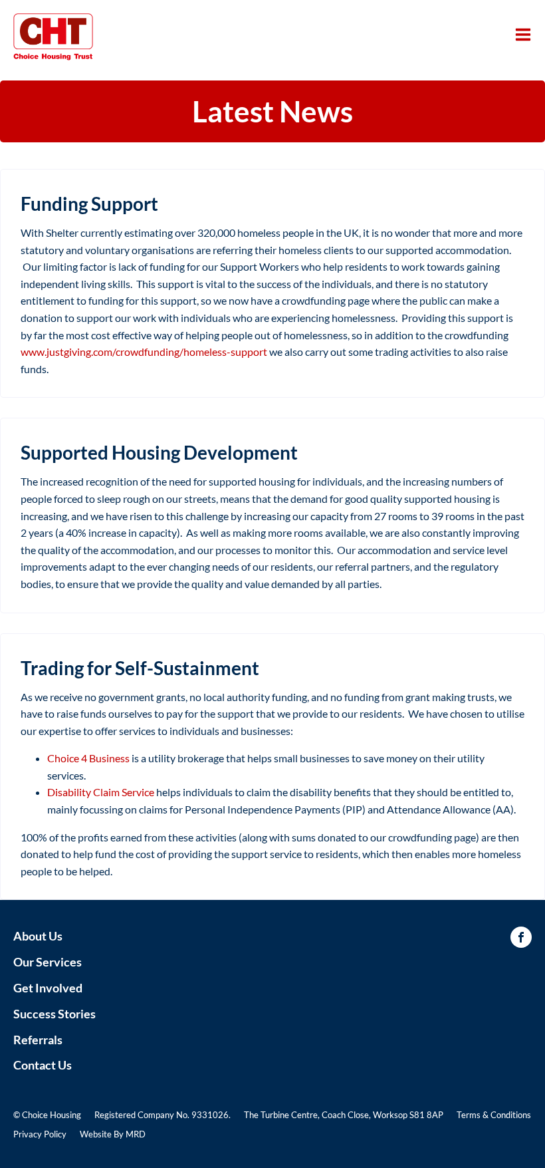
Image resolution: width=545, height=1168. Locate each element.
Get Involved (47, 987)
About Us (37, 936)
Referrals (37, 1039)
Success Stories (54, 1013)
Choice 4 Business (88, 758)
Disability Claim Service (100, 792)
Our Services (47, 961)
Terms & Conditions (494, 1114)
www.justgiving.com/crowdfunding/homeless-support (144, 351)
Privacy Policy (39, 1134)
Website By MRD (113, 1134)
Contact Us (42, 1065)
